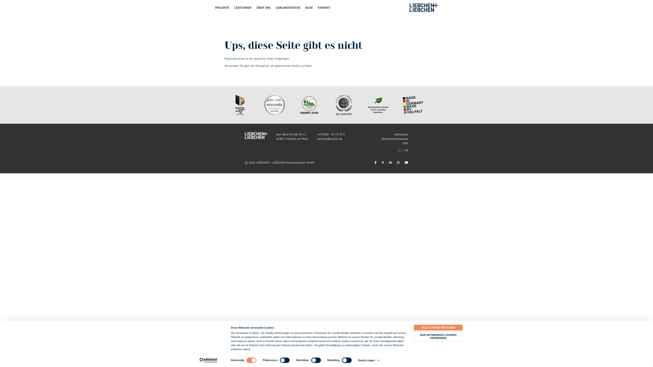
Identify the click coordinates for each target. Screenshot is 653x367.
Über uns (263, 8)
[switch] (285, 360)
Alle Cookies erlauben (438, 327)
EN (406, 150)
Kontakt (324, 8)
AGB (405, 143)
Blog (309, 8)
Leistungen (242, 8)
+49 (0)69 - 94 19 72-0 (331, 134)
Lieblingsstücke (288, 8)
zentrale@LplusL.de (329, 139)
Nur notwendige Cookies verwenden (438, 336)
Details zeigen (366, 360)
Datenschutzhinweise (394, 139)
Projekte (222, 8)
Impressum (401, 134)
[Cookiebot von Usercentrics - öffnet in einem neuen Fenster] (208, 360)
